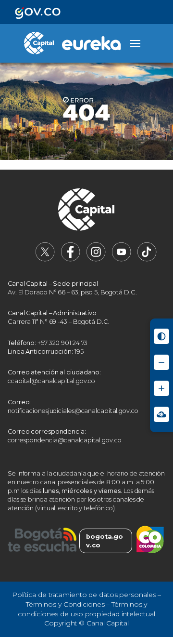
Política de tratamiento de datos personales (84, 594)
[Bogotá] (42, 541)
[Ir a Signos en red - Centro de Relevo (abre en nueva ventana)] (161, 414)
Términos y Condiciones (65, 604)
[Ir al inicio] (86, 210)
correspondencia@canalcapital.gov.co (65, 440)
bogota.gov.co (104, 541)
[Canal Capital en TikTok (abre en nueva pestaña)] (147, 259)
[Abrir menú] (135, 43)
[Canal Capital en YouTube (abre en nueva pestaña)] (121, 259)
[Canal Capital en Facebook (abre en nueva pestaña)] (70, 259)
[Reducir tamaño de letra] (161, 362)
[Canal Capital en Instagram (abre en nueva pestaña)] (96, 259)
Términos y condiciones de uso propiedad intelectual (86, 609)
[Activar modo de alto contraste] (161, 336)
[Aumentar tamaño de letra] (161, 388)
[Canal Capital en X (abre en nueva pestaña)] (45, 259)
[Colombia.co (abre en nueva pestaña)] (150, 541)
